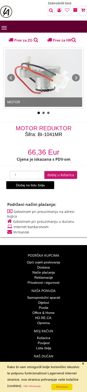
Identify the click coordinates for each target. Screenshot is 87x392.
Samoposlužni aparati (43, 297)
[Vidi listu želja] (55, 11)
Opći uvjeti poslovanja (43, 262)
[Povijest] (68, 11)
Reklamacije (43, 277)
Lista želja (43, 348)
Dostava (43, 267)
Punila (43, 308)
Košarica (43, 338)
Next (76, 78)
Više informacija (32, 386)
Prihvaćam (62, 386)
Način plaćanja (43, 272)
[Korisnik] (43, 11)
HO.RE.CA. (43, 318)
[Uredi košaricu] (80, 11)
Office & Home (43, 313)
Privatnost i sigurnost (43, 282)
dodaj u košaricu (60, 175)
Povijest (44, 343)
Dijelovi (43, 303)
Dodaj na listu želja (30, 185)
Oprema (43, 323)
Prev (11, 78)
